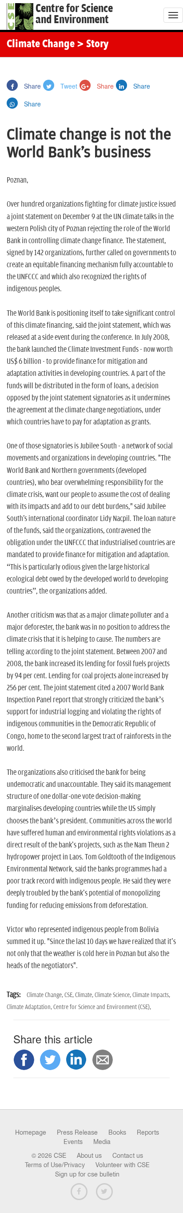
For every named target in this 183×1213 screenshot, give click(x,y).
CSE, (69, 995)
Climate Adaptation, (30, 1007)
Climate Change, (45, 995)
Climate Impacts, (151, 995)
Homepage (30, 1132)
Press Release (77, 1132)
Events (73, 1141)
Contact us (127, 1155)
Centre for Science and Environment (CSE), (102, 1007)
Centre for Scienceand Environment (74, 14)
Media (102, 1141)
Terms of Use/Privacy (55, 1164)
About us (89, 1155)
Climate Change (41, 44)
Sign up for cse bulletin (87, 1174)
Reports (148, 1132)
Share (31, 85)
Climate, (85, 995)
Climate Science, (113, 995)
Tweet (68, 85)
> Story (92, 44)
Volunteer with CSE (122, 1164)
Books (117, 1132)
